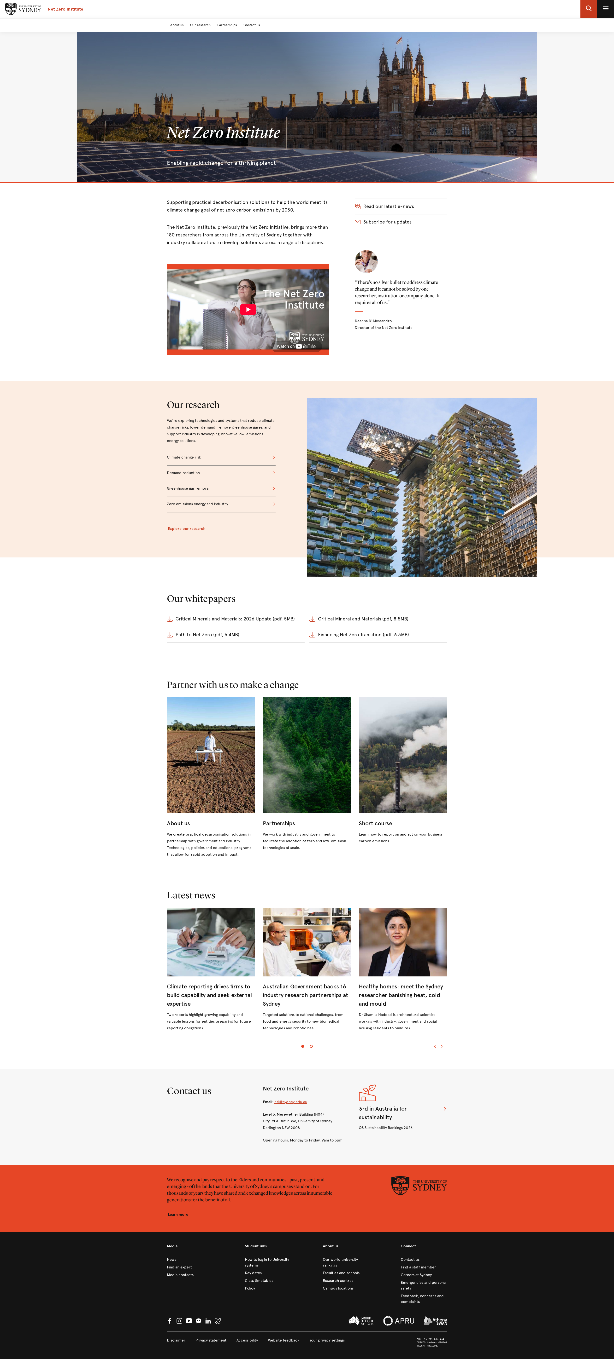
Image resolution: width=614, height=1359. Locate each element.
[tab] (302, 1046)
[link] (211, 777)
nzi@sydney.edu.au (290, 1102)
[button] (588, 9)
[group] (307, 973)
